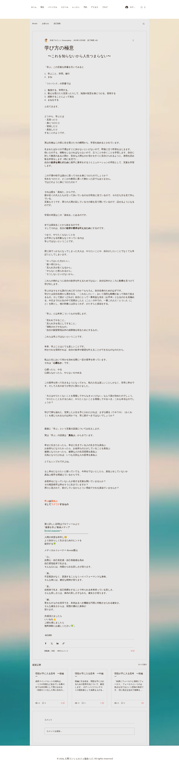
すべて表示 (142, 664)
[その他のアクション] (133, 40)
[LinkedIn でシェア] (57, 643)
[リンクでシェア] (63, 643)
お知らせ (45, 23)
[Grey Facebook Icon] (145, 7)
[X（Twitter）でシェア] (51, 643)
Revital (34, 23)
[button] (143, 24)
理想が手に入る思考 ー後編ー (49, 675)
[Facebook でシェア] (45, 643)
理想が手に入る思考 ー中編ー (89, 675)
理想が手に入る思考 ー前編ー (128, 675)
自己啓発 (57, 23)
